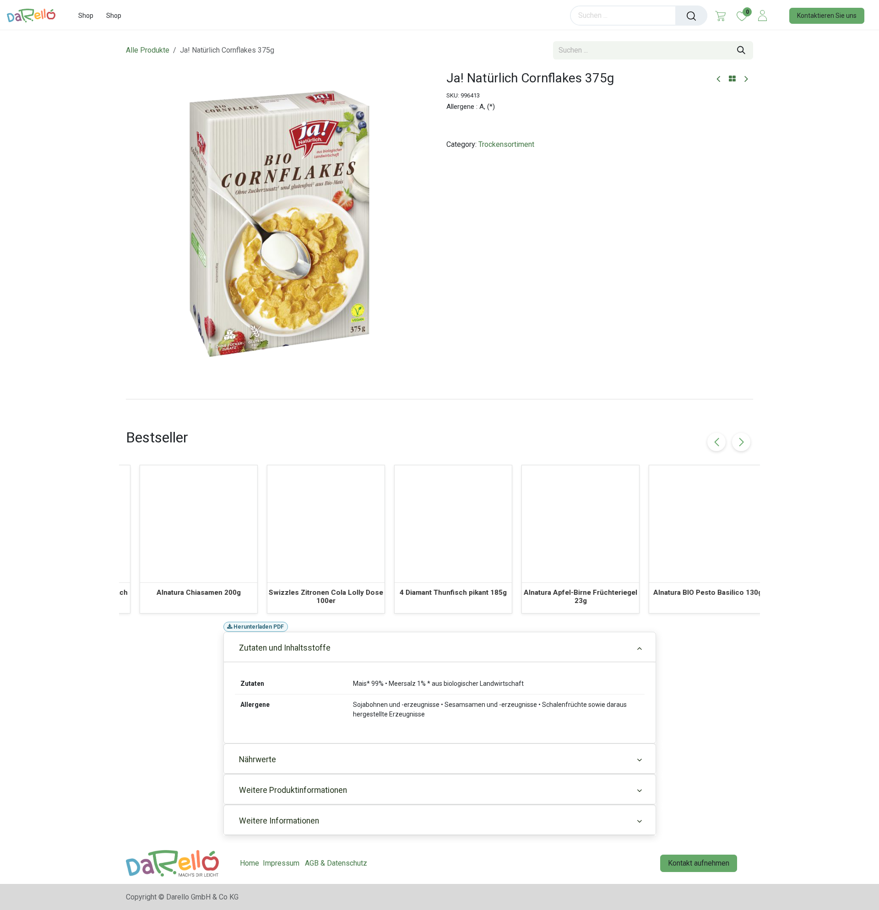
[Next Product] (745, 79)
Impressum (281, 863)
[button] (741, 442)
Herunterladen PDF (258, 627)
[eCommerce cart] (720, 16)
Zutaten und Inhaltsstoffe (285, 647)
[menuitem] (86, 16)
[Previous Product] (719, 79)
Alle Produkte (147, 50)
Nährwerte (257, 759)
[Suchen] (691, 15)
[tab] (439, 398)
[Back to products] (732, 79)
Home (249, 863)
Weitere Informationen (279, 820)
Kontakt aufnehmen (698, 863)
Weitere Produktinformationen (293, 790)
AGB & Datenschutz (336, 863)
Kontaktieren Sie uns (827, 15)
